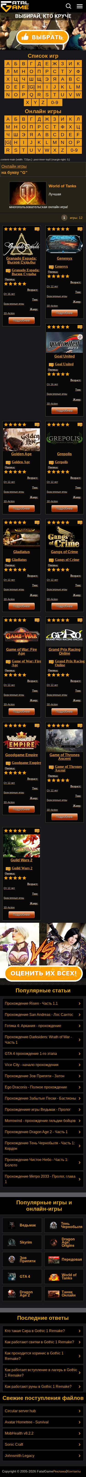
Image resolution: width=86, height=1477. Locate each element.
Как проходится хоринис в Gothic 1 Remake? (34, 1356)
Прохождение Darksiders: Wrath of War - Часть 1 (38, 1039)
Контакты (74, 1471)
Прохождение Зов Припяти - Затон (34, 1076)
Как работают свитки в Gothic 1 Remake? (39, 1342)
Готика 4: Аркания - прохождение (33, 1026)
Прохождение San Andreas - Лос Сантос (39, 1015)
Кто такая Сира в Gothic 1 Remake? (35, 1331)
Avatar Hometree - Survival (27, 1422)
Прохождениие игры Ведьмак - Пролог (38, 1109)
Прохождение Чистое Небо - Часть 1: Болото (36, 1162)
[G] (31, 86)
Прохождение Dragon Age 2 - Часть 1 (36, 1132)
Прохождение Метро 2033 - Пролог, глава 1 (40, 1179)
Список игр (43, 56)
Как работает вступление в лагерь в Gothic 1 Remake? (41, 1372)
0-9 (54, 102)
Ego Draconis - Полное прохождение (36, 1087)
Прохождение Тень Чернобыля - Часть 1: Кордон (40, 1145)
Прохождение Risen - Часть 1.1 (31, 1003)
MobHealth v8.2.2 (19, 1433)
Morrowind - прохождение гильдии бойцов (40, 1121)
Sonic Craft (14, 1444)
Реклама (59, 1471)
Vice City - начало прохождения (31, 1065)
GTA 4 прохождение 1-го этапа (31, 1054)
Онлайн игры (43, 111)
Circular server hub (20, 1411)
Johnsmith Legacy (19, 1456)
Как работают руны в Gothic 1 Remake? (38, 1386)
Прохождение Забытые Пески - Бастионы (40, 1098)
